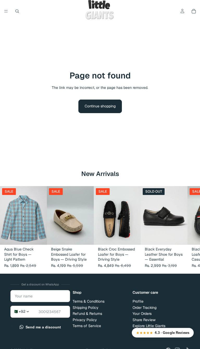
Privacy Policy (85, 319)
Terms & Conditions (88, 301)
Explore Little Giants (149, 325)
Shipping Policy (85, 307)
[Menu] (6, 11)
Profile (138, 301)
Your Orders (142, 313)
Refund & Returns (87, 313)
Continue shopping (100, 106)
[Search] (17, 11)
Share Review (144, 319)
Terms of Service (87, 325)
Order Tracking (145, 307)
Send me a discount (43, 327)
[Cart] (193, 11)
